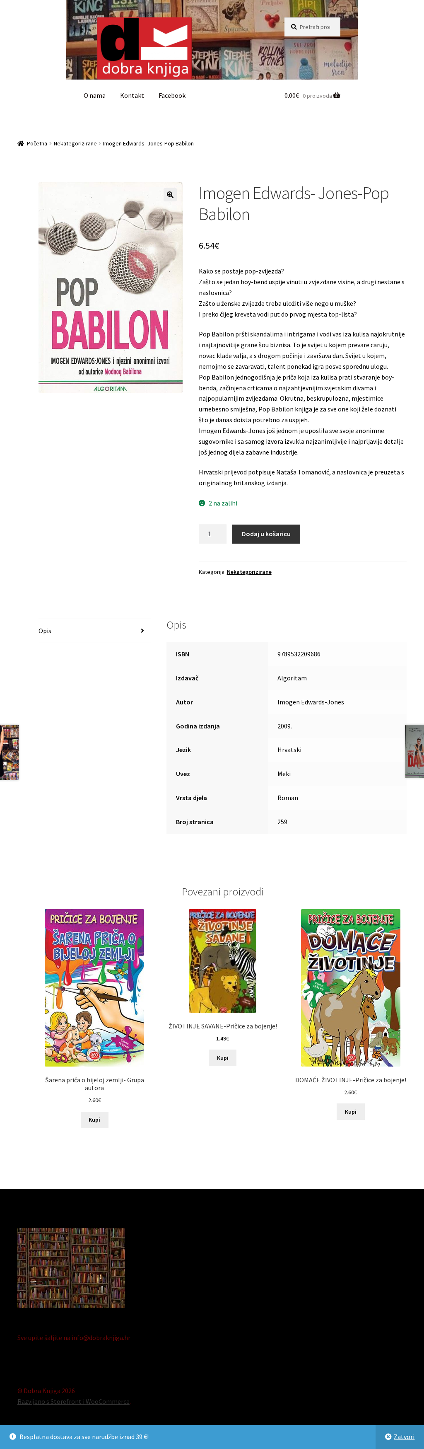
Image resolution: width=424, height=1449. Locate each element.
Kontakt (132, 95)
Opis (45, 631)
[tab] (95, 631)
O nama (95, 95)
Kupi (94, 1119)
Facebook (172, 95)
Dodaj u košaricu (266, 534)
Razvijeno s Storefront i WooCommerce (73, 1401)
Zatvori (404, 1436)
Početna (37, 143)
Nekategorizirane (75, 143)
